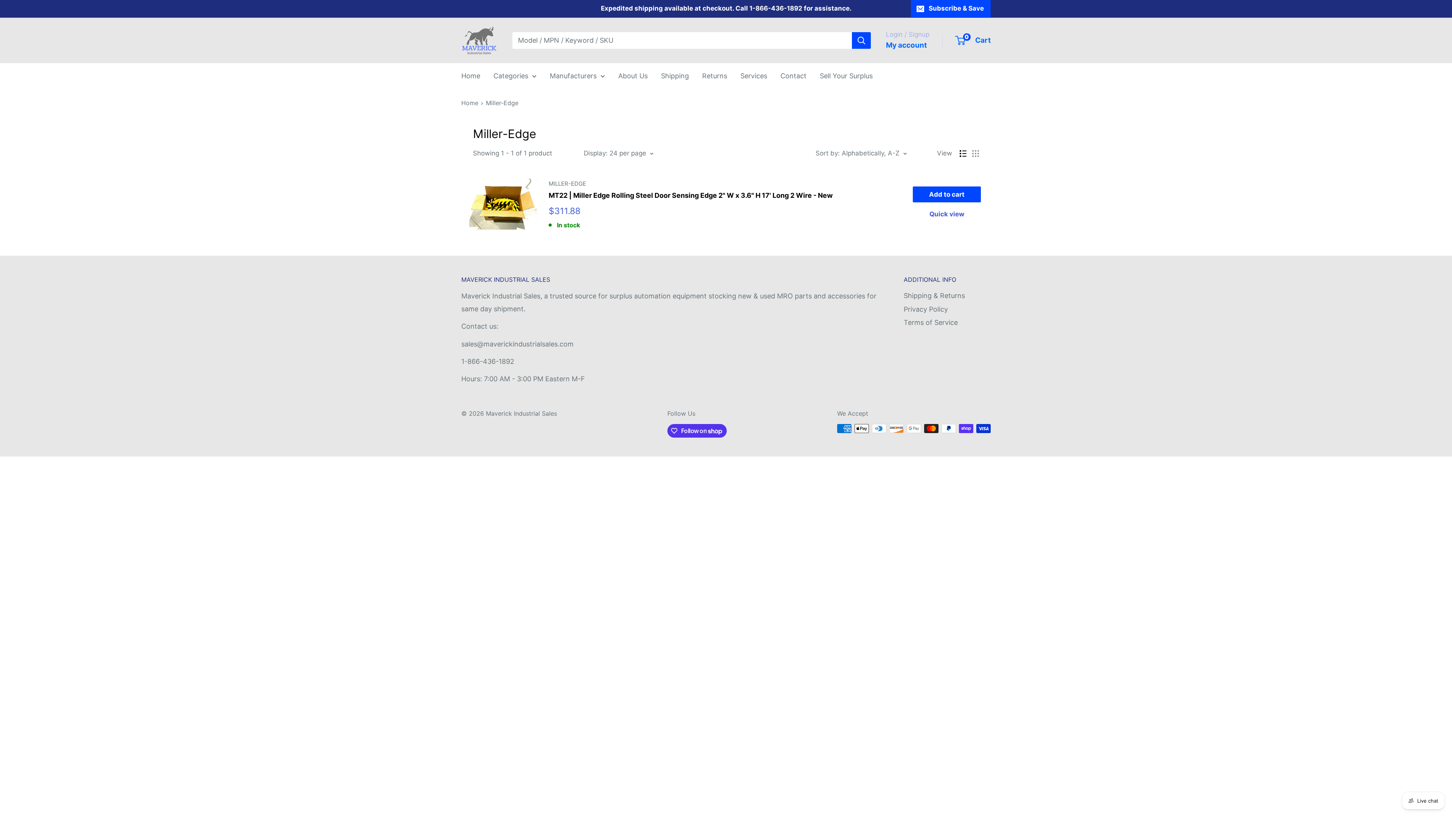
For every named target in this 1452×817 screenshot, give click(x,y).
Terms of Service (931, 322)
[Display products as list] (963, 153)
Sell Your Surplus (846, 76)
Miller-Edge (502, 103)
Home (470, 76)
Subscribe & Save (956, 8)
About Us (633, 76)
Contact (793, 76)
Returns (714, 76)
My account (906, 45)
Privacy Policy (926, 309)
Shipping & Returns (934, 296)
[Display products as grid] (975, 153)
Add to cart (947, 194)
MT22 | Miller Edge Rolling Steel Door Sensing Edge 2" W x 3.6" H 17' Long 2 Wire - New (691, 195)
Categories (510, 76)
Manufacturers (573, 76)
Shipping (675, 76)
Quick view (946, 214)
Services (753, 76)
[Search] (861, 40)
